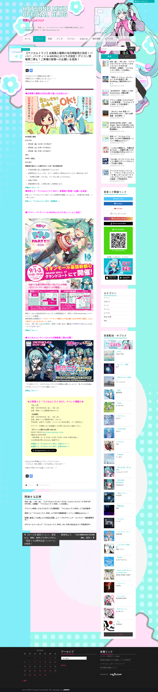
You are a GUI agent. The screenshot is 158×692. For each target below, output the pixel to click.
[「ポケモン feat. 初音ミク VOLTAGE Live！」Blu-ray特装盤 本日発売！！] (105, 113)
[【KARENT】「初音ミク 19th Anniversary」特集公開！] (105, 93)
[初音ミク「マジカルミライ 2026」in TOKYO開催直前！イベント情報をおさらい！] (105, 138)
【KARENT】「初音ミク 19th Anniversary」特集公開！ (121, 92)
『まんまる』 (120, 519)
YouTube (119, 208)
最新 (110, 56)
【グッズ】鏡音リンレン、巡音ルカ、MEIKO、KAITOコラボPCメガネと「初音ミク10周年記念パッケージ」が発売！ (40, 539)
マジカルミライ (44, 485)
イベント (39, 39)
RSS (64, 665)
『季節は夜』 (120, 506)
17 (45, 666)
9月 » (25, 681)
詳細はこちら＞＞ (31, 330)
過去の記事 (107, 317)
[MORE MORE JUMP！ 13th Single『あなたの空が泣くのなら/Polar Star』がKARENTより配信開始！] (105, 125)
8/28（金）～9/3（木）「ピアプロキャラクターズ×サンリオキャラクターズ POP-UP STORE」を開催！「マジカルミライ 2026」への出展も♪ (57, 503)
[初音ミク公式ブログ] (45, 14)
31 (45, 675)
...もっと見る (118, 634)
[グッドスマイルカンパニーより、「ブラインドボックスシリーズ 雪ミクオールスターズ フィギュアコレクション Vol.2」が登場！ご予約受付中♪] (105, 172)
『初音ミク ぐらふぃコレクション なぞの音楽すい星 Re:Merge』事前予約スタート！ (121, 80)
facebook (119, 203)
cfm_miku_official (119, 219)
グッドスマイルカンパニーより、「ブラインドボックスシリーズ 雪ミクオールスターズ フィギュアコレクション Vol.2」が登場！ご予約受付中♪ (122, 175)
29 (35, 675)
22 (35, 671)
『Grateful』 (120, 454)
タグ (127, 56)
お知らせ (84, 39)
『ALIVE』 (119, 557)
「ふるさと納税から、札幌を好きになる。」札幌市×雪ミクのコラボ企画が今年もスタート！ (122, 150)
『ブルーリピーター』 (123, 532)
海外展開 (96, 39)
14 (30, 666)
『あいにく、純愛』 (123, 364)
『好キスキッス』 (122, 609)
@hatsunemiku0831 (119, 223)
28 (30, 675)
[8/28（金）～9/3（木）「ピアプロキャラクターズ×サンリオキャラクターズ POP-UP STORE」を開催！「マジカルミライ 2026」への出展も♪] (105, 63)
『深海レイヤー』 (122, 493)
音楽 (50, 39)
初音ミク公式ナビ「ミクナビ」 (118, 257)
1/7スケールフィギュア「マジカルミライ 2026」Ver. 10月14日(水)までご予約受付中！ (58, 524)
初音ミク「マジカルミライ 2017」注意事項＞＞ (42, 201)
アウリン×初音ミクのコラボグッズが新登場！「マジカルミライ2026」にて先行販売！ (58, 508)
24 (45, 671)
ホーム (28, 39)
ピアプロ (109, 39)
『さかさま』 (120, 442)
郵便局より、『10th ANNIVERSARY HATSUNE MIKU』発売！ (78, 536)
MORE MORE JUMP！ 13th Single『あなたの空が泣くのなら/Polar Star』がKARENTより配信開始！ (122, 126)
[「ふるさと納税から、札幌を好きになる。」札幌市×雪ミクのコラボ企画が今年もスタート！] (105, 150)
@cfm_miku (119, 199)
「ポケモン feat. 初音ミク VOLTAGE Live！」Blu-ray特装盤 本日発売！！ (121, 113)
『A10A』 (119, 403)
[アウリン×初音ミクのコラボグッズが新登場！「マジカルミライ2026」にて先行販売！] (105, 102)
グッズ (60, 39)
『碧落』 (119, 390)
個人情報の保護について (108, 667)
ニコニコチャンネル (119, 214)
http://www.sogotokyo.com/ (53, 432)
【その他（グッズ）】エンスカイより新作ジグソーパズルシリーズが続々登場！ (122, 161)
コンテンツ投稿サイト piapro (110, 656)
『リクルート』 (121, 583)
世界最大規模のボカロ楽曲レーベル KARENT (115, 660)
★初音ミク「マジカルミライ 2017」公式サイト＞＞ (50, 444)
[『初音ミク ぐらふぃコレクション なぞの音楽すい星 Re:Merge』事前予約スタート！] (105, 79)
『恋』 (118, 622)
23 (40, 671)
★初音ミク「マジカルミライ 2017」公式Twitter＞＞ (50, 446)
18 (50, 666)
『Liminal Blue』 (121, 429)
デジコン (71, 39)
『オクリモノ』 (121, 416)
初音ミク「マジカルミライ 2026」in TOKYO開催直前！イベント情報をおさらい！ (57, 513)
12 (55, 662)
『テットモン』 (121, 596)
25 (50, 671)
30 (40, 675)
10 (45, 662)
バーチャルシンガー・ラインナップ (112, 664)
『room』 (119, 351)
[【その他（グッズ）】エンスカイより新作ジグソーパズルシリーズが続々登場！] (105, 161)
